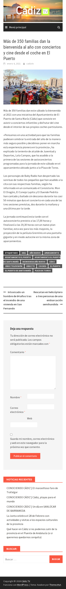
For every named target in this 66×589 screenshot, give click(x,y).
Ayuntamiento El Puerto (18, 257)
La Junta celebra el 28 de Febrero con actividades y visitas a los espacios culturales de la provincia (32, 520)
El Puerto (55, 266)
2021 (24, 253)
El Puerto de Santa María (18, 270)
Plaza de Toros (43, 270)
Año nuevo (35, 253)
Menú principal (17, 27)
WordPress (22, 584)
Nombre (15, 397)
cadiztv (30, 63)
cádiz (52, 261)
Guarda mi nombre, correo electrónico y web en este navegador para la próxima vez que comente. (32, 443)
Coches (42, 266)
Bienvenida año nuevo (34, 261)
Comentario (18, 352)
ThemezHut (55, 584)
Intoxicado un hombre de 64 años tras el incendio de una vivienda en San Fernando (17, 300)
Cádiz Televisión (13, 266)
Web (29, 418)
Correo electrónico (17, 410)
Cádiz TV (30, 266)
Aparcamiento (52, 253)
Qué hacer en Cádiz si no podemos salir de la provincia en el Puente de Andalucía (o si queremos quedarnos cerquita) (32, 533)
